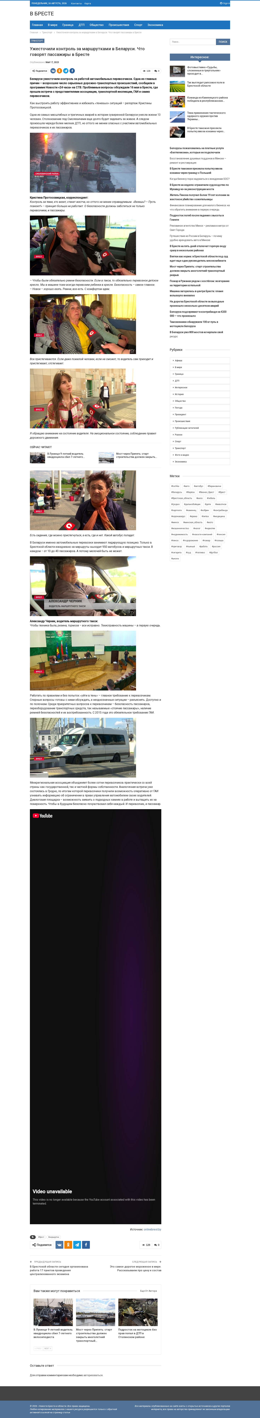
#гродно (175, 504)
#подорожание (190, 540)
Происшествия (119, 25)
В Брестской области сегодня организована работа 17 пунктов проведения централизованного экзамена (59, 1270)
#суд (188, 552)
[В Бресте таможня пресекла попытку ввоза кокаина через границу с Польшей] (177, 132)
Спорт (138, 25)
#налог (196, 528)
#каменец (191, 510)
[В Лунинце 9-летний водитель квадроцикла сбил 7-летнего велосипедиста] (37, 457)
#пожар (206, 540)
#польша (219, 540)
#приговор (176, 546)
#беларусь (176, 492)
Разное (178, 435)
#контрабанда (220, 510)
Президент (180, 414)
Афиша (178, 360)
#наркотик (210, 528)
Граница (67, 25)
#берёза (190, 492)
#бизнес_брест (206, 492)
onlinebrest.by (152, 1229)
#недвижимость (179, 534)
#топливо (200, 552)
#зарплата (176, 510)
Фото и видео (182, 455)
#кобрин (205, 510)
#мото (210, 522)
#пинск (174, 540)
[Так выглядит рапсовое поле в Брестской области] (177, 86)
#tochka (175, 486)
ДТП (82, 25)
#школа (175, 558)
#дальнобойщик (192, 504)
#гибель (211, 498)
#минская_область (192, 522)
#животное (220, 504)
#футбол (213, 552)
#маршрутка (53, 1237)
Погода (178, 408)
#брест (41, 1237)
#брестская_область (181, 498)
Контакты (76, 3)
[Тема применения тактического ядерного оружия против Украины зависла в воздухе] (177, 117)
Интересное (181, 387)
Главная (37, 25)
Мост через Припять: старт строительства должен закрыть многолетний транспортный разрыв (197, 270)
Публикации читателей (187, 428)
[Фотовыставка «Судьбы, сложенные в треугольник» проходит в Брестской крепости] (177, 71)
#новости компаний (202, 534)
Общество (97, 25)
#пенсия (221, 534)
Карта (88, 3)
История (179, 394)
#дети (208, 504)
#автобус (198, 486)
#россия (216, 546)
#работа (203, 546)
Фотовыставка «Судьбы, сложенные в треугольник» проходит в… (204, 70)
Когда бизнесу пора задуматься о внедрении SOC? (200, 178)
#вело (199, 498)
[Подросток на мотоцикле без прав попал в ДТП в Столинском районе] (138, 1312)
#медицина (219, 516)
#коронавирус (178, 516)
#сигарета (176, 552)
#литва (205, 516)
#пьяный (190, 546)
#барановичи (214, 486)
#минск (175, 522)
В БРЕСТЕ (42, 13)
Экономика (155, 25)
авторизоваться (93, 1375)
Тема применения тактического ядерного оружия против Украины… (206, 116)
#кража (193, 516)
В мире (52, 25)
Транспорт (37, 41)
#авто (186, 486)
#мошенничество (180, 528)
